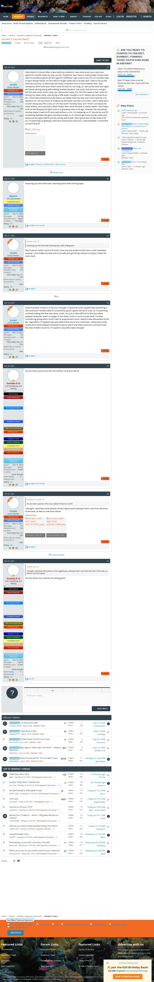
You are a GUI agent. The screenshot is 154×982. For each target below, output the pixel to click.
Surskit (17, 43)
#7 (108, 561)
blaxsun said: (32, 241)
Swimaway (101, 845)
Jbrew (103, 818)
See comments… (142, 94)
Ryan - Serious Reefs (97, 810)
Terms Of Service (86, 949)
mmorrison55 (14, 853)
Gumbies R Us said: (34, 499)
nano (41, 43)
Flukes (102, 837)
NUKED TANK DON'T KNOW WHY (24, 782)
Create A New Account (89, 966)
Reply (106, 159)
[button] (10, 16)
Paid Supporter (8, 966)
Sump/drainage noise (19, 834)
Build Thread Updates (23, 23)
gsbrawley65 (14, 761)
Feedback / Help (48, 955)
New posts (7, 23)
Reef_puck (13, 845)
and (37, 225)
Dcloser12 (101, 785)
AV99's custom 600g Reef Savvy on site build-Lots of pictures (135, 126)
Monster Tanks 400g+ (130, 133)
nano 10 (48, 43)
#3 (108, 235)
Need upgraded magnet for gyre (134, 137)
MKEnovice (13, 753)
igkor (11, 777)
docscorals (13, 742)
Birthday (18, 16)
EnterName (100, 829)
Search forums (100, 23)
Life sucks (13, 798)
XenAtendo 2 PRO (30, 979)
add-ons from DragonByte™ (83, 977)
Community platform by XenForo (25, 977)
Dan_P (102, 794)
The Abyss (19, 221)
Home (5, 16)
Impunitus (13, 810)
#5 (108, 366)
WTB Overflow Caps (129, 110)
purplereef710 (14, 734)
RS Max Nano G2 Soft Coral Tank (35, 739)
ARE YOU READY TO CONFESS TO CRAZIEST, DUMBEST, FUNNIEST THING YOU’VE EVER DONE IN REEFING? (132, 56)
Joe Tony (12, 785)
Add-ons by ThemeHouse (12, 979)
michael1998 (14, 821)
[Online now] (13, 380)
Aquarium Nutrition (43, 829)
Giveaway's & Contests (51, 960)
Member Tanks (39, 726)
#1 (108, 67)
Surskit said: (31, 567)
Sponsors (5, 960)
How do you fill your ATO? (20, 807)
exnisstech (13, 802)
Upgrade (87, 16)
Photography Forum (41, 802)
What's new (59, 16)
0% (11, 118)
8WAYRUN (57, 979)
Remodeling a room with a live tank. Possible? (29, 842)
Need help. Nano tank (19, 774)
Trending (87, 23)
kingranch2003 (99, 802)
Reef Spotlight (47, 966)
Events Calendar (86, 955)
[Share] (104, 67)
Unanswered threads (57, 23)
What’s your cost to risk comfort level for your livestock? (34, 850)
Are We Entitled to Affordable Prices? (25, 790)
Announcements (48, 949)
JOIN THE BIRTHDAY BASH (128, 976)
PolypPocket (14, 829)
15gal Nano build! (28, 731)
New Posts (127, 105)
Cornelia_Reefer (15, 726)
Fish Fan (102, 777)
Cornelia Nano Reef (29, 722)
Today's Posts (75, 23)
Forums (30, 16)
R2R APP (98, 16)
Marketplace (40, 23)
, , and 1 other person (47, 164)
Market (73, 16)
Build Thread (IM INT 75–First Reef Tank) (38, 758)
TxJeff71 (12, 837)
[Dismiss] (150, 30)
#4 (108, 303)
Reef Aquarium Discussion (42, 777)
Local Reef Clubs (8, 955)
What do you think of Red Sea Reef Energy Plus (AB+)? (33, 826)
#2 (108, 178)
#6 (108, 494)
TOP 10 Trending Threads (16, 769)
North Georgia (17, 474)
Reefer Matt (14, 793)
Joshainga (101, 734)
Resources (43, 16)
